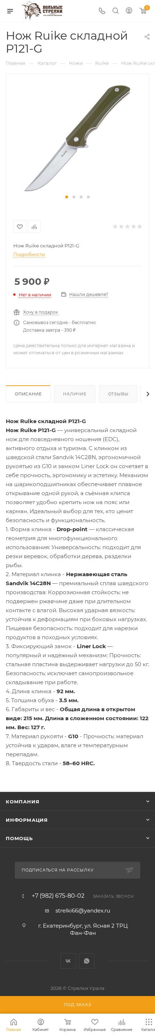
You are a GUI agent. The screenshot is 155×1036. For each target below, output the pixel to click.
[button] (66, 196)
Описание (28, 393)
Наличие (75, 393)
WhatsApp (86, 961)
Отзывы (118, 393)
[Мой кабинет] (129, 11)
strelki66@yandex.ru (83, 910)
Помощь (19, 838)
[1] (77, 137)
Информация (27, 820)
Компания (22, 801)
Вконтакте (68, 961)
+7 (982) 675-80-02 (58, 896)
